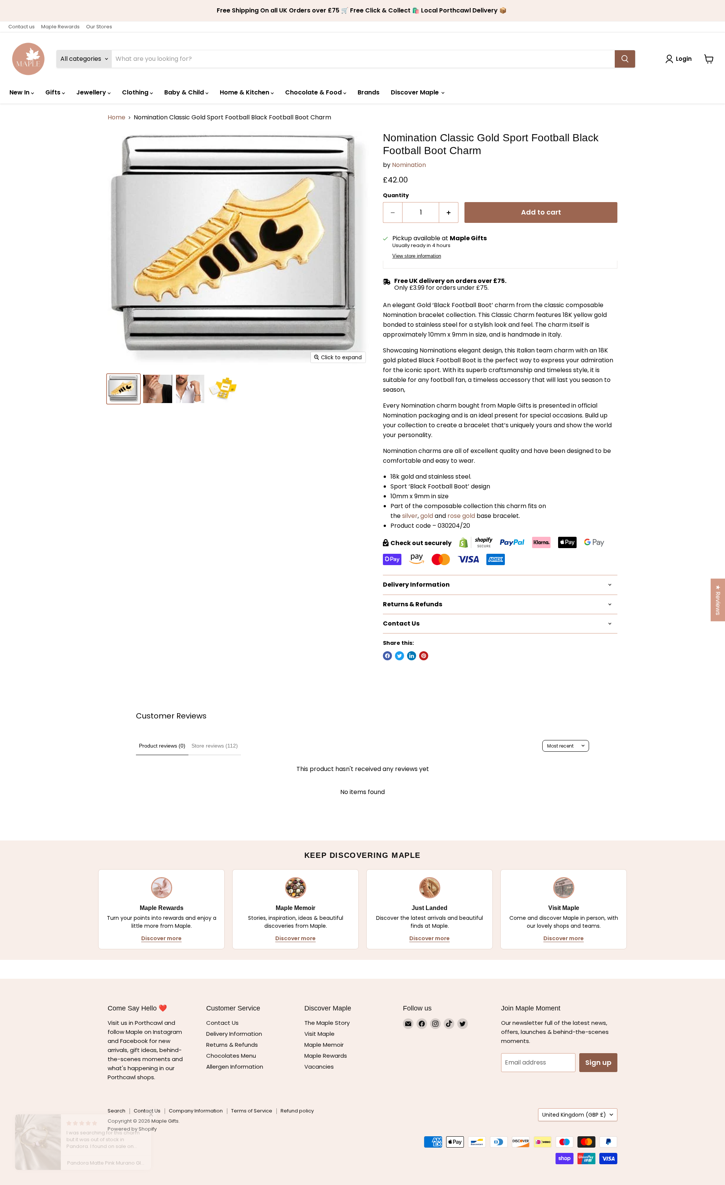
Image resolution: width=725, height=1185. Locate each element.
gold (426, 515)
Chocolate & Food (314, 92)
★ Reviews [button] (718, 599)
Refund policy (297, 1110)
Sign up (598, 1062)
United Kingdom (574, 1115)
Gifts (53, 92)
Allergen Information (234, 1067)
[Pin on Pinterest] (423, 655)
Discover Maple (415, 92)
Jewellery (92, 92)
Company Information (196, 1110)
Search (116, 1110)
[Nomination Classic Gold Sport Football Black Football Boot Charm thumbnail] (123, 389)
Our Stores (99, 26)
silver (410, 515)
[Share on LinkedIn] (411, 655)
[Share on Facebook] (387, 655)
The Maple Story (327, 1023)
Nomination (409, 165)
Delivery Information (234, 1034)
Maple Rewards (60, 26)
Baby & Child (184, 92)
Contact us (21, 26)
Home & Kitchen (245, 92)
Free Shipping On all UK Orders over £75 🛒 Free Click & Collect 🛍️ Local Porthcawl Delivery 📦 (362, 10)
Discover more (161, 938)
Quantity (396, 195)
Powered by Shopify (132, 1128)
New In (20, 92)
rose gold (461, 515)
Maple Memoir (324, 1045)
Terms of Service (251, 1110)
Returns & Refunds (232, 1045)
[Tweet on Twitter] (399, 655)
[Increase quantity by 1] (448, 212)
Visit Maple (319, 1034)
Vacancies (319, 1067)
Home (116, 117)
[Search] (625, 59)
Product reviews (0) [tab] (162, 746)
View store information (416, 256)
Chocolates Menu (231, 1056)
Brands (368, 92)
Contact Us (222, 1023)
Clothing (136, 92)
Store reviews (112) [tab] (214, 746)
